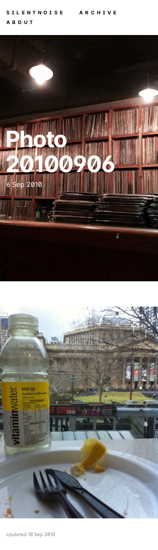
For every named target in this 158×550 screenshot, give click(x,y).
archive (98, 12)
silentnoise (35, 12)
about (20, 22)
